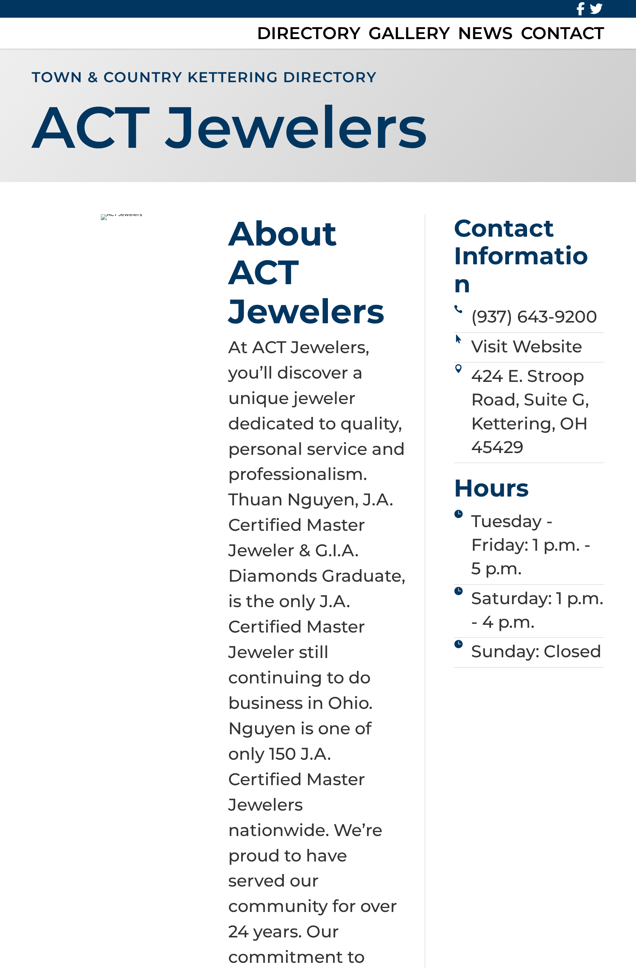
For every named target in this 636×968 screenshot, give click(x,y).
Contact (562, 33)
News (485, 33)
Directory (308, 33)
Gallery (409, 33)
